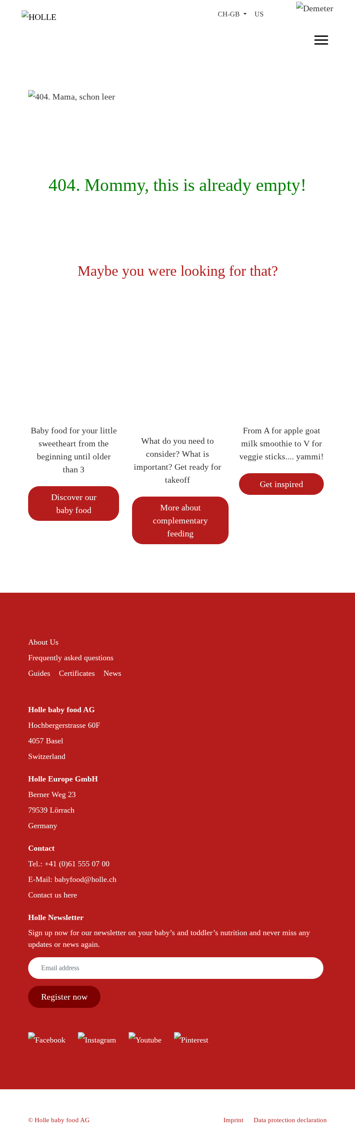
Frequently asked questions (70, 657)
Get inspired (281, 484)
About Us (43, 642)
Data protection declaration (290, 1120)
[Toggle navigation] (321, 38)
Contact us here (52, 895)
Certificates (77, 673)
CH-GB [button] (230, 14)
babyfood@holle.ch (85, 879)
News (112, 673)
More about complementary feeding (180, 520)
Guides (39, 673)
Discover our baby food (74, 503)
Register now (64, 996)
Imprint (233, 1120)
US (259, 14)
